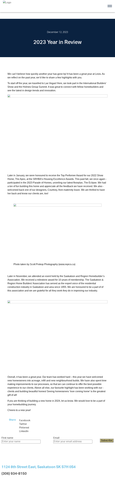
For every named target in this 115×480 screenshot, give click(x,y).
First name (7, 438)
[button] (24, 420)
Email (56, 438)
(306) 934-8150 (14, 473)
